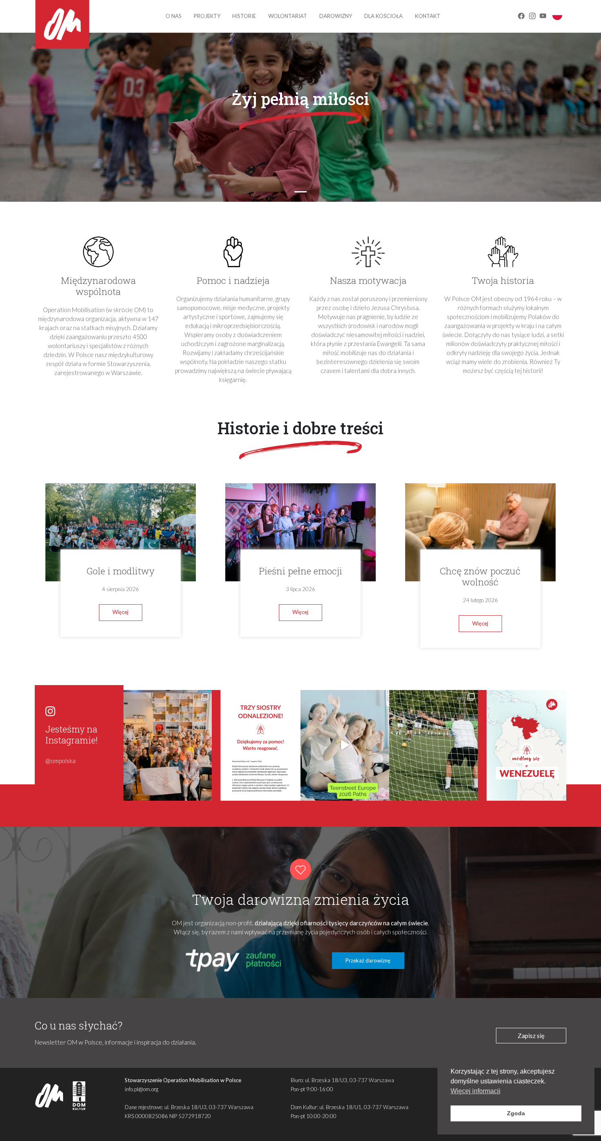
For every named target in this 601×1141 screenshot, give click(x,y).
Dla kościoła (383, 16)
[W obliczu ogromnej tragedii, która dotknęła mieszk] (522, 745)
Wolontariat (287, 16)
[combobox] (557, 15)
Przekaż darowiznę (367, 960)
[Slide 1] (300, 191)
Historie (244, 16)
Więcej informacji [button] (475, 1090)
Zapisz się (531, 1035)
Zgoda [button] (516, 1113)
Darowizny (335, 16)
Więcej (120, 612)
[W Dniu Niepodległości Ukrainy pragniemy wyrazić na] (167, 745)
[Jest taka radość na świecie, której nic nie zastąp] (344, 745)
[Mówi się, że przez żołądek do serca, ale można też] (433, 745)
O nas (174, 16)
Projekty (207, 16)
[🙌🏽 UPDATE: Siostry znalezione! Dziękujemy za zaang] (256, 745)
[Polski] (557, 14)
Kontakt (427, 16)
